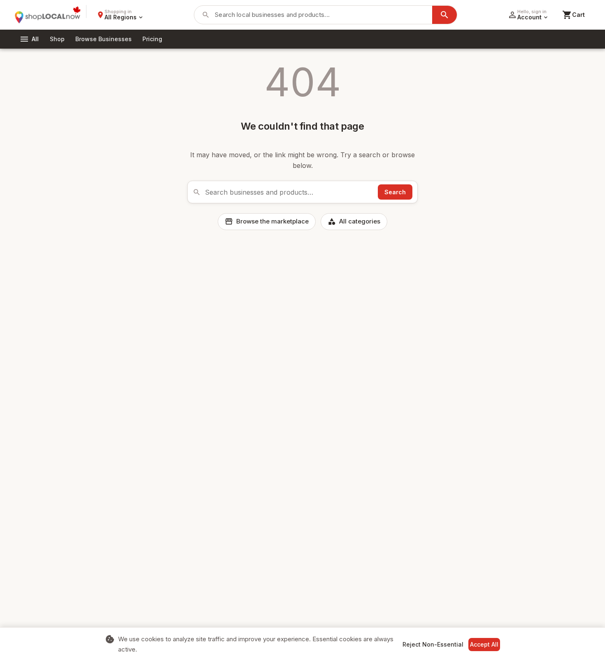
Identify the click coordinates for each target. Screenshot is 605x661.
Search (395, 192)
